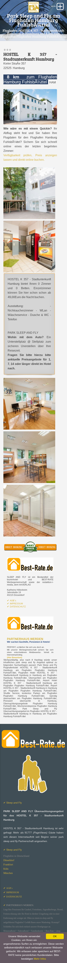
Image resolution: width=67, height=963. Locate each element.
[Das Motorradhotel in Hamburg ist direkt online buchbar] (30, 547)
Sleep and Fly (12, 802)
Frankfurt (8, 864)
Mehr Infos (40, 958)
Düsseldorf (8, 860)
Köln (5, 869)
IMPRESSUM (16, 603)
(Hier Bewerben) (14, 657)
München (8, 873)
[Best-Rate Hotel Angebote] (30, 564)
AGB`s (13, 600)
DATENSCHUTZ (18, 606)
